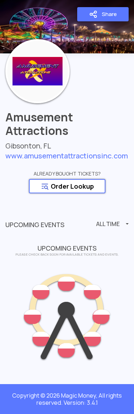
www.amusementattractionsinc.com (66, 156)
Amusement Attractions (39, 124)
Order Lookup (71, 186)
